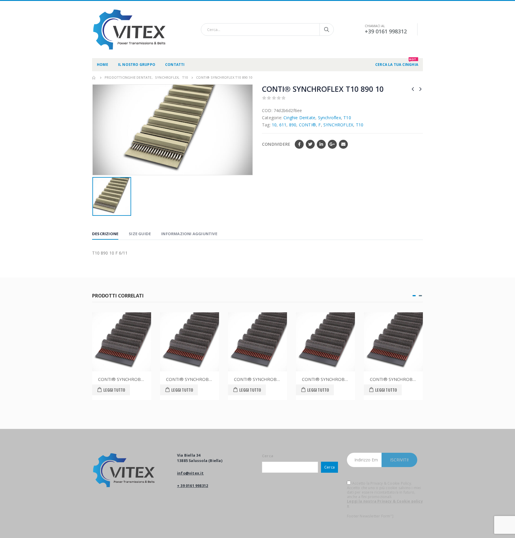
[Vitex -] (129, 29)
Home (102, 64)
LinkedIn (321, 144)
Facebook (299, 144)
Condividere (276, 144)
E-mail (343, 144)
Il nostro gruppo (136, 64)
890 (293, 125)
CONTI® (307, 125)
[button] (414, 296)
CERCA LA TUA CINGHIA (396, 62)
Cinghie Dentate (299, 117)
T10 (347, 117)
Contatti (175, 64)
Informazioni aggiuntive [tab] (189, 233)
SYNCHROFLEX (338, 125)
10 (274, 125)
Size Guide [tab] (140, 233)
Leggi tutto (114, 390)
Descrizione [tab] (105, 233)
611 (283, 125)
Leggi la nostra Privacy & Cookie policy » (385, 503)
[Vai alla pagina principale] (94, 77)
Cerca (267, 455)
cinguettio (310, 144)
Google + (332, 144)
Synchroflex (329, 117)
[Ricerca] (326, 29)
